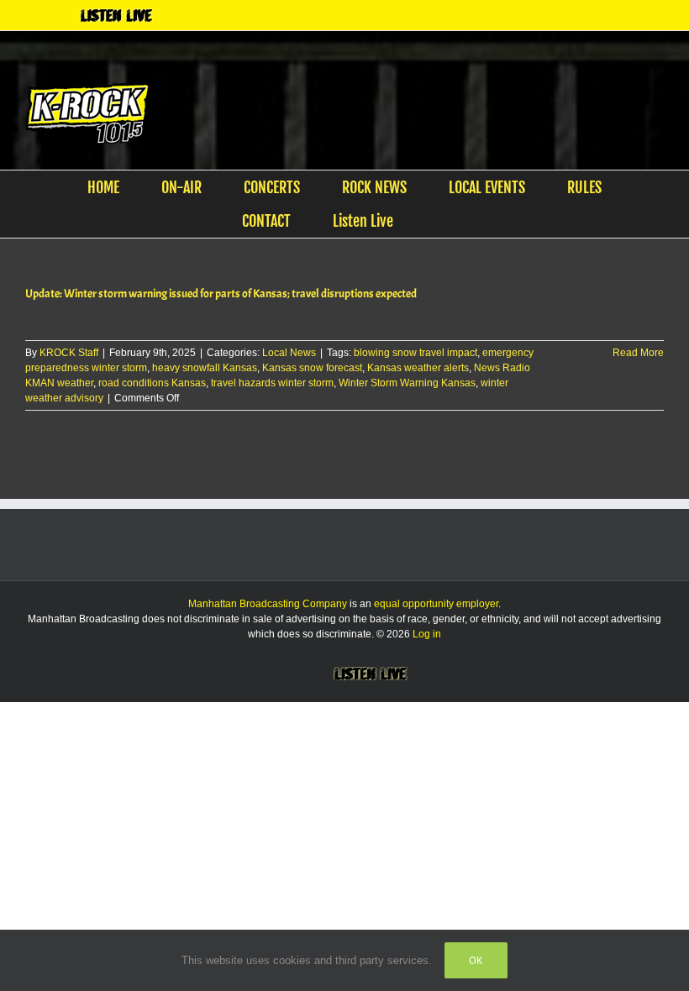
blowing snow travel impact (415, 353)
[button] (441, 221)
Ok (476, 960)
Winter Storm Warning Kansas (407, 383)
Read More (638, 353)
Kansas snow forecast (312, 368)
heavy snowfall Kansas (204, 368)
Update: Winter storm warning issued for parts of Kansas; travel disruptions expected (221, 293)
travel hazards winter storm (272, 383)
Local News (289, 353)
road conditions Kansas (152, 383)
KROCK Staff (68, 353)
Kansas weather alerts (418, 368)
